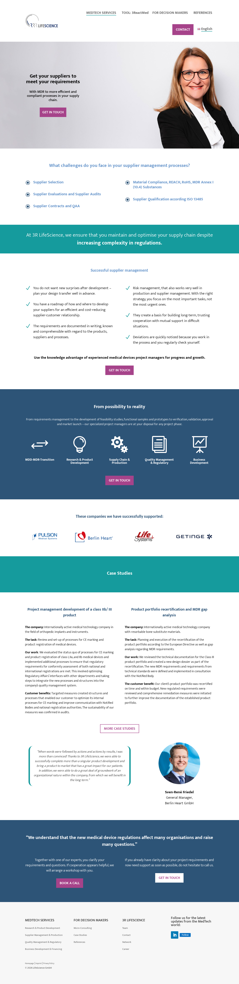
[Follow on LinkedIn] (174, 935)
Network (126, 942)
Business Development (199, 461)
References (79, 942)
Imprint (39, 963)
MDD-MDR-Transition (39, 459)
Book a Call (70, 883)
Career (125, 949)
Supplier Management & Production (44, 935)
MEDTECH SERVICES (101, 13)
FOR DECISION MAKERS (170, 13)
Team (125, 928)
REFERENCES (203, 13)
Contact (126, 935)
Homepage (29, 963)
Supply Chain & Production (119, 461)
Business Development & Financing (43, 949)
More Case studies (119, 729)
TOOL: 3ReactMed (135, 13)
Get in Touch (53, 112)
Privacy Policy (48, 963)
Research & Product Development (79, 461)
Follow (185, 935)
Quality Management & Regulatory (159, 461)
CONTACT (183, 30)
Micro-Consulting (83, 928)
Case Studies (80, 935)
